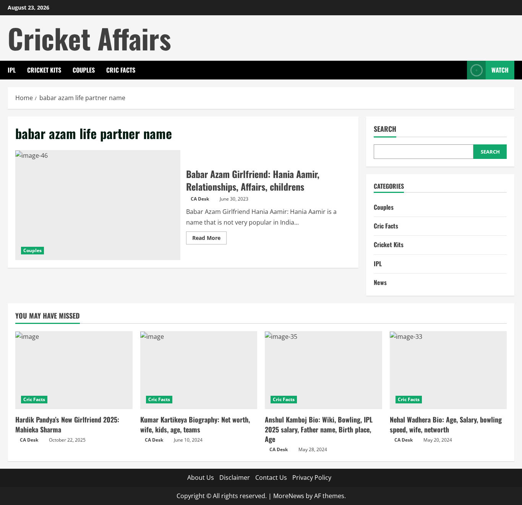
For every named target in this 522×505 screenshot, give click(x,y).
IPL (12, 69)
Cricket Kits (44, 69)
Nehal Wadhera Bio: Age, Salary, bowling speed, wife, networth (446, 424)
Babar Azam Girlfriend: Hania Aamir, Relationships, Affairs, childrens (97, 205)
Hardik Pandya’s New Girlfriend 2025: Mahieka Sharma (67, 424)
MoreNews (288, 496)
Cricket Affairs (89, 38)
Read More (209, 239)
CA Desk (200, 199)
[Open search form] (459, 70)
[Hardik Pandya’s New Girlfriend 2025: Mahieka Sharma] (74, 370)
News (380, 282)
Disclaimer (234, 477)
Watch (500, 69)
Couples (84, 69)
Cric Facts (120, 69)
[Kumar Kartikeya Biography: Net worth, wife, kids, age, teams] (199, 370)
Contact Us (271, 477)
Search (385, 129)
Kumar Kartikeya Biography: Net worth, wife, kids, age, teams (195, 424)
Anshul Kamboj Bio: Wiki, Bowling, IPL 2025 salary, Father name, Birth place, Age (319, 428)
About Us (200, 477)
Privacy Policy (311, 477)
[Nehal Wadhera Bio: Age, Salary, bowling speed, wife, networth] (448, 370)
